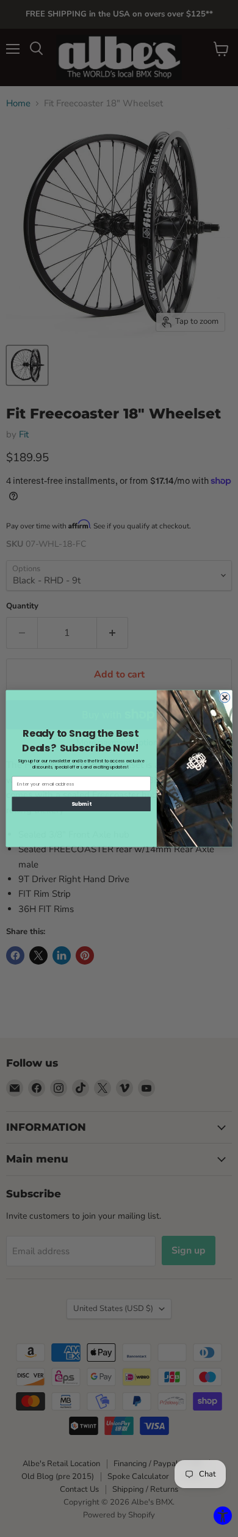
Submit (81, 804)
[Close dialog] (225, 697)
